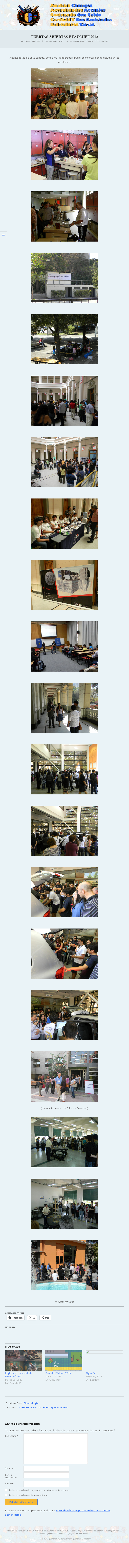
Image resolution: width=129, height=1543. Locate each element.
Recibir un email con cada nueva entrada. (28, 1495)
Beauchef (78, 41)
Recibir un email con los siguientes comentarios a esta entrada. (39, 1490)
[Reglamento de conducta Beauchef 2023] (23, 1360)
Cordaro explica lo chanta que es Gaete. (43, 1407)
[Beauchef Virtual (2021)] (63, 1360)
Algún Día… (92, 1373)
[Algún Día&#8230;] (104, 1360)
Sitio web (9, 1483)
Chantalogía (31, 1403)
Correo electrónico (11, 1476)
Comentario (11, 1436)
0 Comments (102, 41)
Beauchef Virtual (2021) (58, 1373)
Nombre (10, 1468)
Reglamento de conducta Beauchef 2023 (18, 1374)
